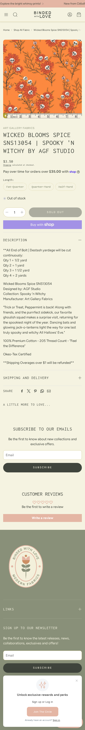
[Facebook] (22, 391)
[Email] (49, 391)
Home (6, 30)
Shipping (7, 165)
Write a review (42, 518)
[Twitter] (28, 391)
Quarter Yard (41, 186)
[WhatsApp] (42, 391)
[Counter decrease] (6, 212)
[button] (6, 14)
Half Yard (66, 186)
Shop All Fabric (22, 30)
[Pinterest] (35, 391)
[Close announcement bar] (81, 3)
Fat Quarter (15, 186)
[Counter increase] (22, 212)
